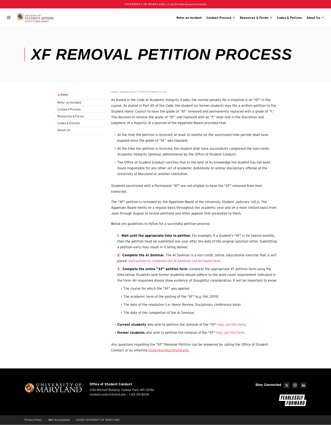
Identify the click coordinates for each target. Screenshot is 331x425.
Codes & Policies (68, 123)
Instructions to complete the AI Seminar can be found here (173, 261)
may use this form (231, 324)
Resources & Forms (70, 116)
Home (64, 94)
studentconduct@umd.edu (168, 350)
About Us (63, 130)
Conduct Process (69, 109)
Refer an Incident (69, 102)
